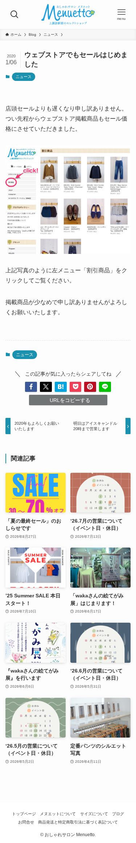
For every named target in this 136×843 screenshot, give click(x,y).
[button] (31, 387)
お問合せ (26, 822)
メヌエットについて (58, 814)
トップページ (24, 814)
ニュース (24, 76)
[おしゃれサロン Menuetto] (68, 14)
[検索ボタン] (14, 14)
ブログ (118, 814)
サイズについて (94, 814)
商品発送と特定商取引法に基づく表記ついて (78, 822)
